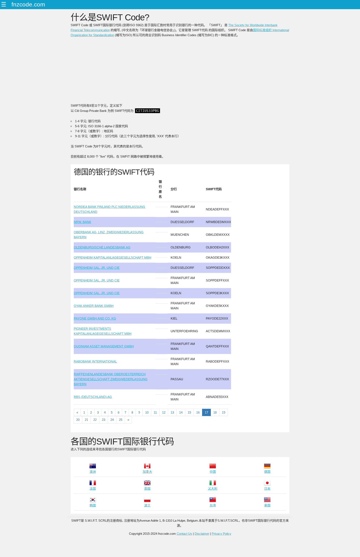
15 (189, 412)
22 (95, 419)
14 (180, 412)
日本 (267, 488)
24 (112, 419)
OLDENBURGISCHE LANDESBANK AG (102, 247)
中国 (213, 471)
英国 (147, 488)
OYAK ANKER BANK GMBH (94, 306)
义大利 (212, 488)
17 (206, 412)
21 (86, 419)
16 (198, 412)
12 (163, 412)
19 (223, 412)
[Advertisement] (180, 72)
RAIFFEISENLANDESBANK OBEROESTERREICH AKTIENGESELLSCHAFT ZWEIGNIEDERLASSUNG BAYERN (111, 379)
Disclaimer (202, 533)
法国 (93, 488)
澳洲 (93, 471)
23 (103, 419)
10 (147, 412)
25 (120, 419)
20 (78, 419)
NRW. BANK (82, 222)
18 (215, 412)
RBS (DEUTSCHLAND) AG (93, 397)
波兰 (147, 505)
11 (155, 412)
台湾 (213, 505)
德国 (267, 471)
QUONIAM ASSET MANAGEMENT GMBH (104, 346)
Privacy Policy (221, 533)
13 (172, 412)
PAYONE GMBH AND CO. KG (95, 318)
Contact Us (184, 533)
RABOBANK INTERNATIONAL (95, 361)
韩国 (93, 505)
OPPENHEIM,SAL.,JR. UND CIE (97, 267)
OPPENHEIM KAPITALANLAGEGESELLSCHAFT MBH (112, 257)
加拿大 (147, 471)
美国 (267, 505)
